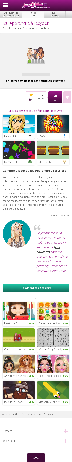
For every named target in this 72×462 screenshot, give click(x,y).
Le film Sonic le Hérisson (52, 375)
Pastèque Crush (13, 323)
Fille (33, 14)
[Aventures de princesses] (18, 363)
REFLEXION (45, 162)
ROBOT (43, 135)
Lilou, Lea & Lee (11, 14)
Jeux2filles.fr (36, 5)
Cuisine (55, 14)
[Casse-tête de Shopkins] (53, 311)
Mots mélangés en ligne (52, 349)
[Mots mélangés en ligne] (53, 337)
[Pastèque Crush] (18, 311)
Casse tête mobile (14, 349)
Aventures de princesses (18, 375)
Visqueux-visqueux (49, 401)
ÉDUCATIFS (10, 135)
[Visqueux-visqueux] (53, 389)
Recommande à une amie (36, 287)
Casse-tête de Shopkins (52, 323)
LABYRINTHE (11, 162)
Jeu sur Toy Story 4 (14, 401)
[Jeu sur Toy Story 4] (18, 389)
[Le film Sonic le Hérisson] (53, 363)
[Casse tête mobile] (18, 337)
